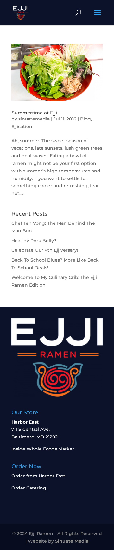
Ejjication (21, 126)
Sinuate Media (72, 541)
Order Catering (28, 488)
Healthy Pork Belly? (33, 240)
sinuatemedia (34, 119)
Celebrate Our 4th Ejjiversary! (44, 250)
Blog (85, 119)
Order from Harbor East (38, 476)
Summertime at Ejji (34, 113)
